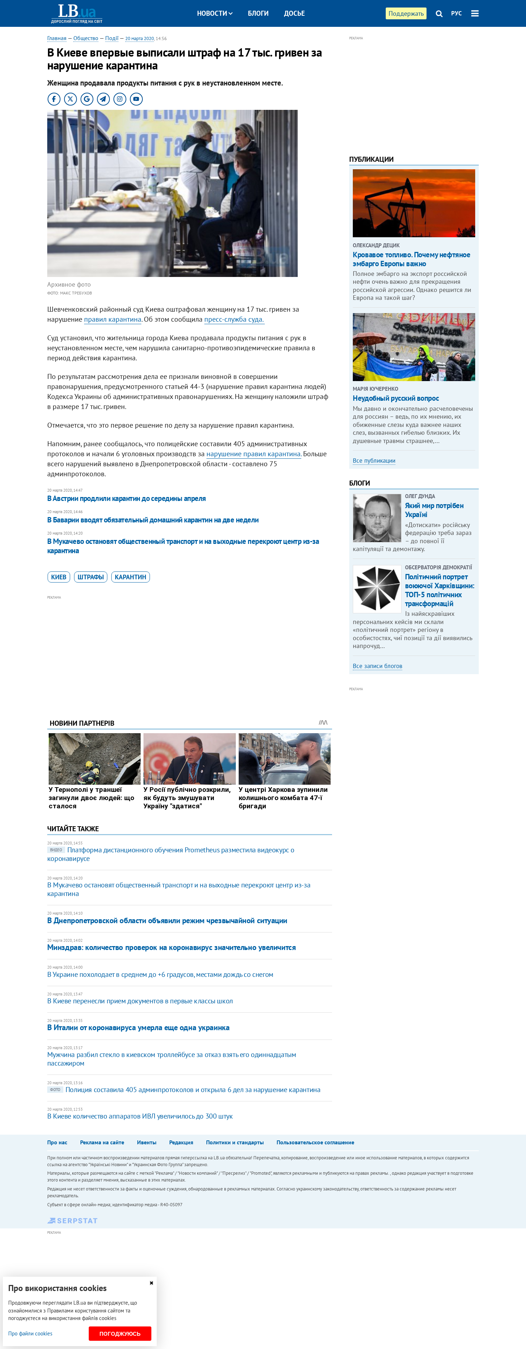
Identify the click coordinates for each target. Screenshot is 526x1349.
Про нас (57, 1142)
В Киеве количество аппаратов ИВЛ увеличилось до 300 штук (140, 1116)
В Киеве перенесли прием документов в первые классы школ (140, 1000)
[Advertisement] (189, 652)
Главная (57, 38)
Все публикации (374, 460)
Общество (85, 38)
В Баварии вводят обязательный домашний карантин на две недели (153, 520)
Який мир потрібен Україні (434, 510)
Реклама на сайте (102, 1142)
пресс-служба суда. (234, 319)
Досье (294, 13)
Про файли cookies (30, 1333)
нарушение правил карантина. (253, 453)
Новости (212, 13)
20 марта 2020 (139, 38)
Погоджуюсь (120, 1334)
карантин (130, 577)
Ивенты (146, 1142)
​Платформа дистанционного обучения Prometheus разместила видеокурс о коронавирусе (170, 854)
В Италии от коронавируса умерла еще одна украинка (138, 1027)
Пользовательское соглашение (315, 1142)
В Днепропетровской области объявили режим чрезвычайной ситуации (167, 920)
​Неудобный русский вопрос (396, 398)
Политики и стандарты (235, 1142)
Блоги (258, 13)
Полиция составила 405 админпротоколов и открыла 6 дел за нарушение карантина (185, 1089)
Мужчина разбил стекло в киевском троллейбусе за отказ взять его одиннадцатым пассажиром (171, 1059)
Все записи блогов (377, 666)
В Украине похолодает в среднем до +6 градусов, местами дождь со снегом (160, 974)
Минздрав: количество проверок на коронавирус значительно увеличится (171, 947)
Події (111, 38)
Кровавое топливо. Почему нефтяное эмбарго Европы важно (411, 259)
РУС (456, 13)
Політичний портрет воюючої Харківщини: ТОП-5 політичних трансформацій (439, 590)
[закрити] (151, 1283)
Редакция (181, 1142)
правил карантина (112, 319)
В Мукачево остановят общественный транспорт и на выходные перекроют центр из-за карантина (183, 545)
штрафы (91, 577)
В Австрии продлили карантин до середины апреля (126, 498)
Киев (59, 577)
